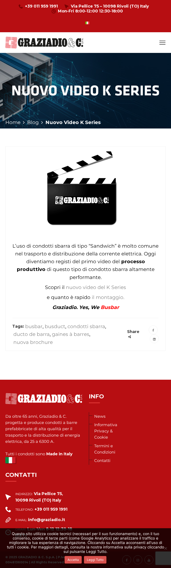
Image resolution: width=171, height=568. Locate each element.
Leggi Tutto (95, 560)
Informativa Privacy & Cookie (105, 431)
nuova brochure (33, 342)
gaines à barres (70, 334)
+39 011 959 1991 (41, 6)
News (100, 416)
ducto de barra (31, 334)
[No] (165, 548)
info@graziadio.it (46, 519)
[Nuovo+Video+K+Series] (154, 338)
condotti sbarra (86, 326)
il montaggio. (107, 297)
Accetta (73, 560)
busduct (55, 326)
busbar (34, 326)
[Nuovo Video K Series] (153, 329)
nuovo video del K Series (96, 287)
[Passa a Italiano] (87, 23)
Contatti (102, 460)
